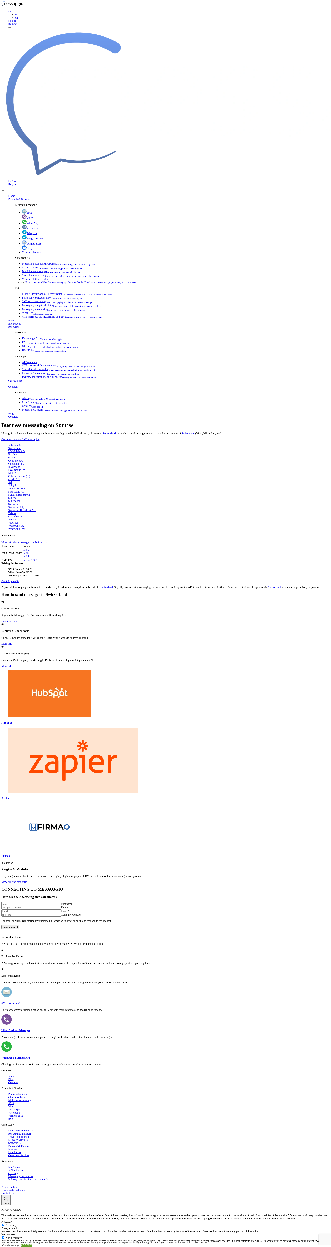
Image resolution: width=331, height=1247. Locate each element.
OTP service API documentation (58, 365)
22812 (26, 552)
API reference (29, 362)
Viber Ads (38, 312)
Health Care (14, 1152)
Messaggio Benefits (54, 409)
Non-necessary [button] (9, 1234)
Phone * (65, 907)
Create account (9, 621)
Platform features (17, 1094)
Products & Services (19, 198)
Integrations (14, 323)
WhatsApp (32, 223)
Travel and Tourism (18, 1136)
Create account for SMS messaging (20, 439)
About (43, 398)
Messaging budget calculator (61, 305)
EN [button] (10, 11)
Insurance (13, 1149)
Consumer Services (18, 1155)
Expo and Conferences (20, 1130)
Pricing (12, 320)
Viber (30, 217)
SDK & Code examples (58, 369)
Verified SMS (34, 243)
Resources (13, 326)
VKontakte (33, 228)
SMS (29, 212)
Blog (11, 413)
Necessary (11, 1225)
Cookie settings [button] (10, 1245)
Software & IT (16, 1142)
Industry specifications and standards (59, 376)
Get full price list (10, 581)
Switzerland (109, 433)
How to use (44, 349)
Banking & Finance (19, 1146)
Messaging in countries (53, 309)
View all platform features (36, 279)
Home (11, 195)
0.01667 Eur (29, 559)
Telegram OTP (35, 238)
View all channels (31, 252)
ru (16, 14)
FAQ (46, 342)
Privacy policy (9, 1187)
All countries (15, 445)
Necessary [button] (7, 1221)
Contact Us (7, 1193)
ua (16, 17)
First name (66, 903)
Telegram (32, 233)
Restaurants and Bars (19, 1133)
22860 (26, 556)
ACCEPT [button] (26, 1245)
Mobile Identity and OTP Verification (67, 293)
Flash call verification (52, 297)
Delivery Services (18, 1139)
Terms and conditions (13, 1190)
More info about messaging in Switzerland (24, 542)
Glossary (50, 346)
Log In (12, 20)
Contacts (33, 405)
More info (6, 643)
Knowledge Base (42, 338)
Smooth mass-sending (61, 275)
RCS (29, 248)
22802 (26, 549)
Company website (71, 914)
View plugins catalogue (14, 881)
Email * (65, 911)
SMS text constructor (57, 301)
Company (13, 386)
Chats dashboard (52, 267)
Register (12, 23)
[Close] (2, 190)
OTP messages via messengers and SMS (62, 316)
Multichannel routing (51, 271)
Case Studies (15, 380)
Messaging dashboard (59, 263)
